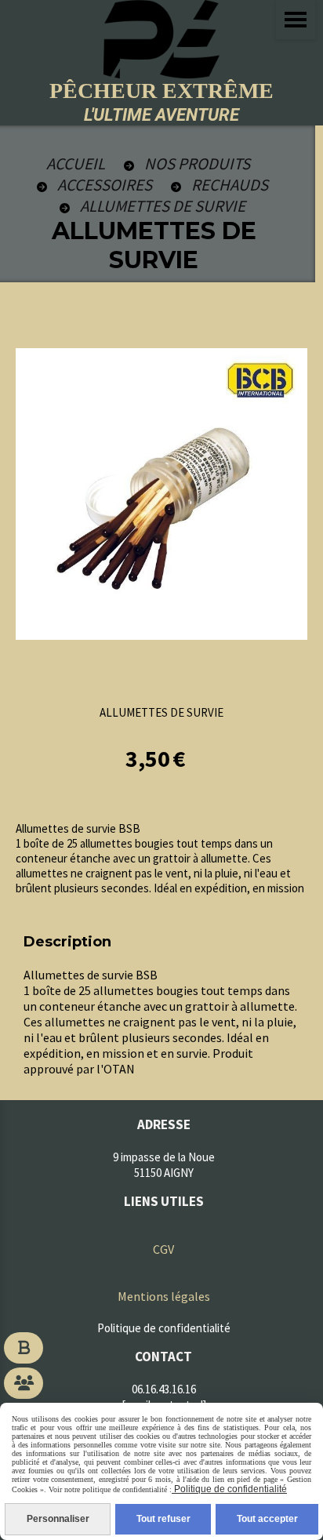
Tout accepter (267, 1518)
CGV (163, 1249)
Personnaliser (58, 1518)
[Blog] (23, 1348)
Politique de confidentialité (229, 1489)
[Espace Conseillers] (23, 1383)
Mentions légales (164, 1296)
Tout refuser (163, 1518)
